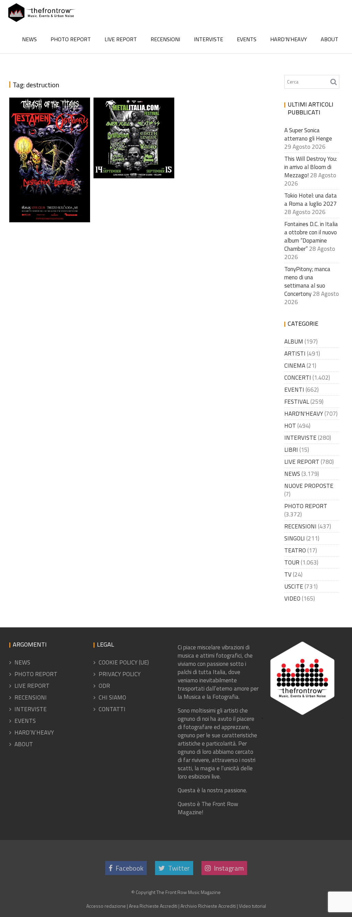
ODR (104, 685)
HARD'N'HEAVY (303, 413)
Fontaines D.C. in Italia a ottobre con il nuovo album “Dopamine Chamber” (311, 236)
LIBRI (291, 449)
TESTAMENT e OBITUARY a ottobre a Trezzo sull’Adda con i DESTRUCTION (50, 168)
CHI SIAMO (112, 697)
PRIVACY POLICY (120, 674)
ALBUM (293, 341)
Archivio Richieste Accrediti (208, 905)
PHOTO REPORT (71, 39)
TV (288, 574)
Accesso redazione (106, 905)
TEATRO (295, 550)
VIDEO (292, 598)
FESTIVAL (296, 401)
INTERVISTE (208, 39)
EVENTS (246, 39)
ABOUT (329, 39)
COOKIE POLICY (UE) (124, 662)
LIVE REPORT (120, 39)
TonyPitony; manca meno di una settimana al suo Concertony (307, 281)
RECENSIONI (165, 39)
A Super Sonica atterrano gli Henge (308, 134)
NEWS (29, 39)
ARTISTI (295, 353)
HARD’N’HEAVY (288, 39)
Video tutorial (252, 905)
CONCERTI (297, 377)
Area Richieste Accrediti (153, 905)
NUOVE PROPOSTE (308, 485)
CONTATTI (112, 709)
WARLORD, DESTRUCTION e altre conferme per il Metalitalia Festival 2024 (135, 116)
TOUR (291, 562)
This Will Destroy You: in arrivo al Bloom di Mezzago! (310, 167)
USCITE (293, 586)
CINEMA (294, 365)
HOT (290, 425)
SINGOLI (294, 538)
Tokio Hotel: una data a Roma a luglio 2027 (310, 199)
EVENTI (294, 389)
